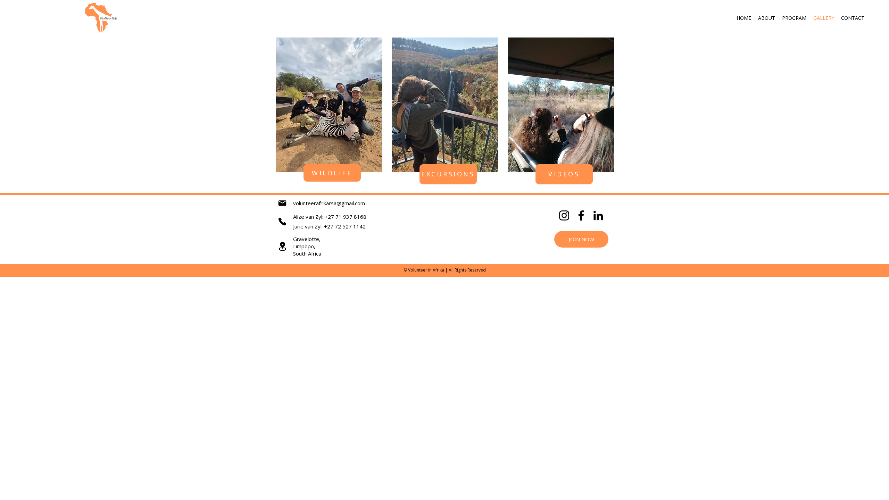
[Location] (282, 246)
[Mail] (282, 203)
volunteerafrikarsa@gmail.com (329, 203)
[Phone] (282, 221)
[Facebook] (581, 215)
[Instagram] (564, 215)
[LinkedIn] (598, 215)
